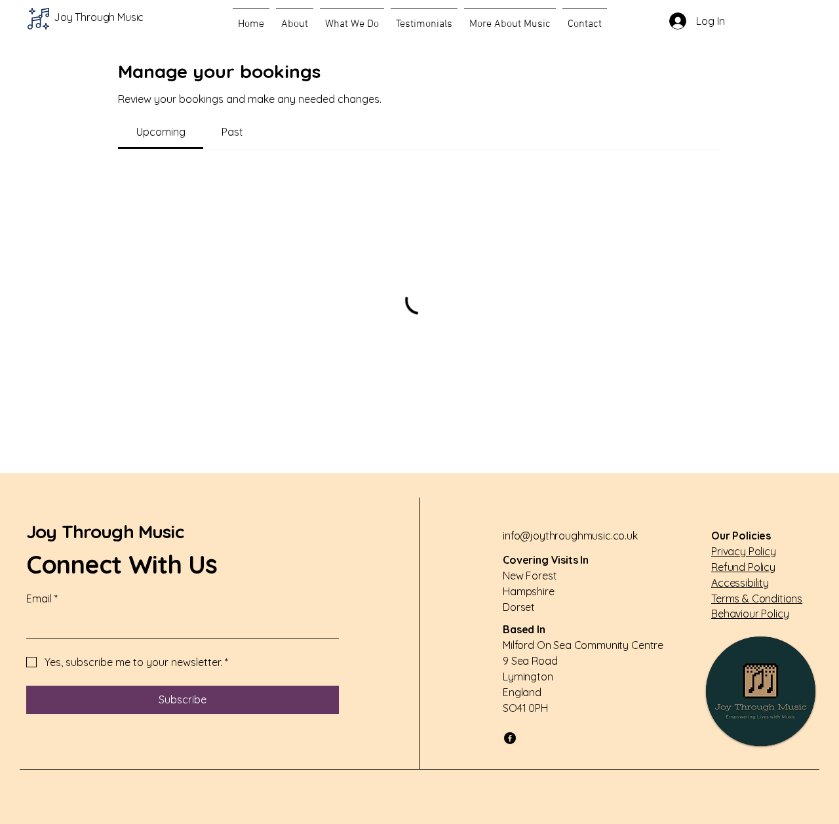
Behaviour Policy (750, 613)
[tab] (160, 132)
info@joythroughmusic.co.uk (570, 535)
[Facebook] (510, 738)
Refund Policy (743, 567)
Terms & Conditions (756, 598)
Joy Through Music (105, 531)
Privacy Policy (743, 551)
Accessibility (740, 582)
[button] (295, 18)
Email (42, 598)
